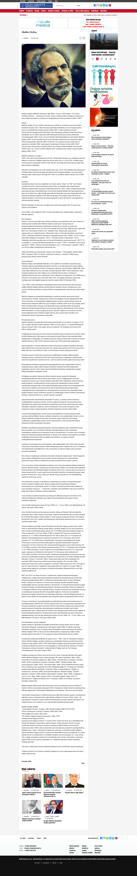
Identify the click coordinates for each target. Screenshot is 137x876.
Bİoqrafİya (103, 10)
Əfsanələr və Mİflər (67, 10)
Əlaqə (56, 1)
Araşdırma (29, 10)
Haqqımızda (31, 1)
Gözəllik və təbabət (54, 10)
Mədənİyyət (95, 10)
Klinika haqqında (41, 1)
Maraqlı (37, 10)
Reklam (50, 1)
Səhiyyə (43, 10)
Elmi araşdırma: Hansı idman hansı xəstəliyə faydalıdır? (81, 15)
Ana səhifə (22, 1)
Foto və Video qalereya (82, 10)
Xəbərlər (21, 10)
